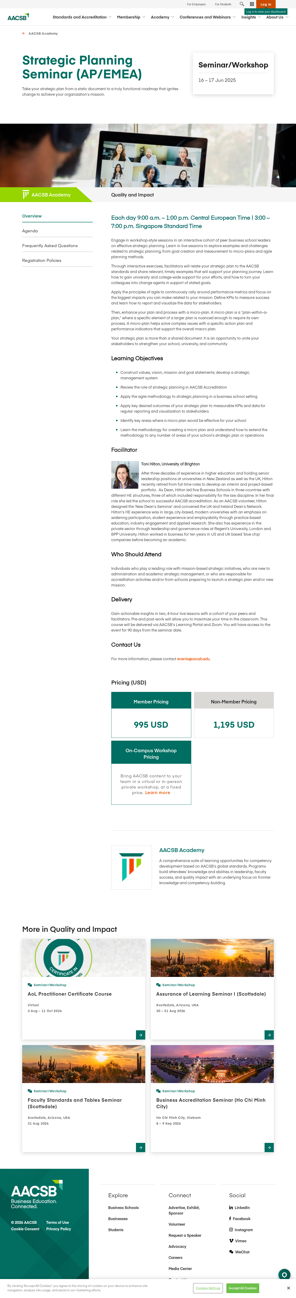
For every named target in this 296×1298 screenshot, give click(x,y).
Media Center (180, 1268)
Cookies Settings (208, 1288)
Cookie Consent (25, 1228)
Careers (175, 1257)
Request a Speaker (185, 1235)
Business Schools (123, 1207)
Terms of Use (57, 1222)
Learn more (157, 792)
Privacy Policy (58, 1228)
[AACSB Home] (18, 16)
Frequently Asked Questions (50, 245)
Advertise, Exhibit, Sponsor (184, 1210)
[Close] (289, 1288)
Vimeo (241, 1240)
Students (115, 1229)
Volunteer (177, 1224)
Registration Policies (41, 260)
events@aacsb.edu (193, 658)
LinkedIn (242, 1207)
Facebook (241, 1218)
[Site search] (242, 4)
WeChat (242, 1251)
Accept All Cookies (242, 1288)
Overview (32, 216)
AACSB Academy (43, 33)
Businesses (118, 1218)
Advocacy (177, 1246)
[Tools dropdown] (252, 4)
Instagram (244, 1229)
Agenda (30, 230)
